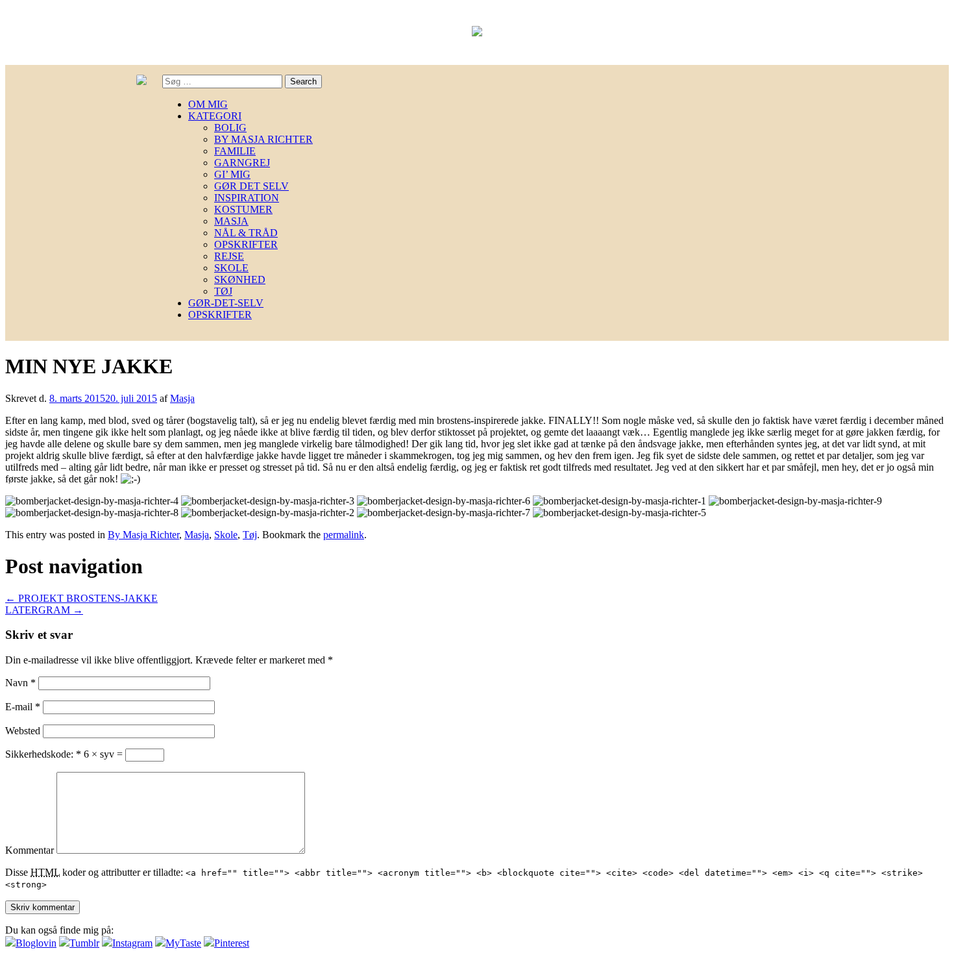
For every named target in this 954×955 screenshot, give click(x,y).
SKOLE (231, 267)
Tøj (250, 534)
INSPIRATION (246, 197)
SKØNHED (239, 279)
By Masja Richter (143, 534)
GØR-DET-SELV (225, 302)
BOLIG (230, 127)
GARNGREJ (242, 162)
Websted (22, 730)
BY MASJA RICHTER (263, 139)
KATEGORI (214, 115)
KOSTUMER (243, 209)
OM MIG (208, 104)
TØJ (223, 291)
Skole (226, 534)
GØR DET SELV (251, 186)
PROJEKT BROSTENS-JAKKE (81, 598)
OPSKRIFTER (246, 244)
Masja (182, 398)
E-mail (22, 706)
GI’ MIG (232, 174)
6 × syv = (104, 754)
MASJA (231, 221)
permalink (343, 534)
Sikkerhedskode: (43, 754)
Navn (20, 682)
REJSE (229, 256)
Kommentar (29, 850)
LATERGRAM (44, 609)
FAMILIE (235, 150)
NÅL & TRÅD (246, 232)
